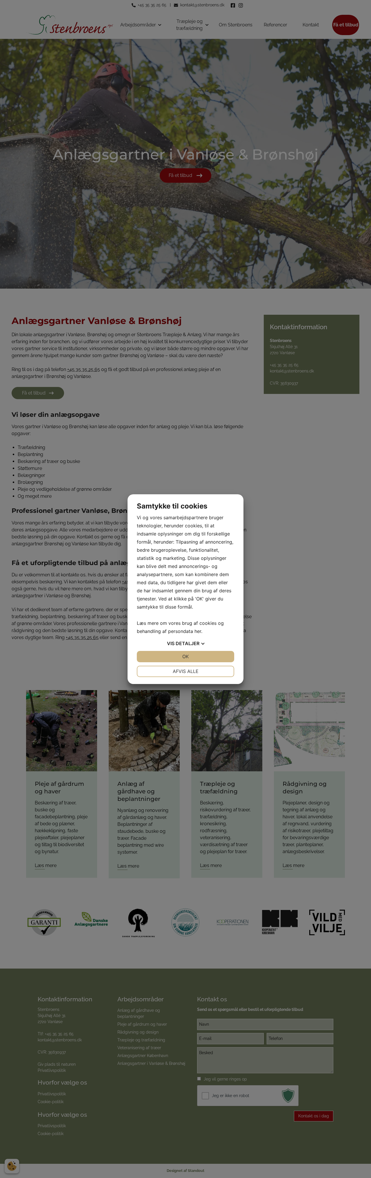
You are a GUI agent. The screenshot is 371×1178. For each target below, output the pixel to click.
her (197, 631)
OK (185, 656)
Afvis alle (186, 671)
